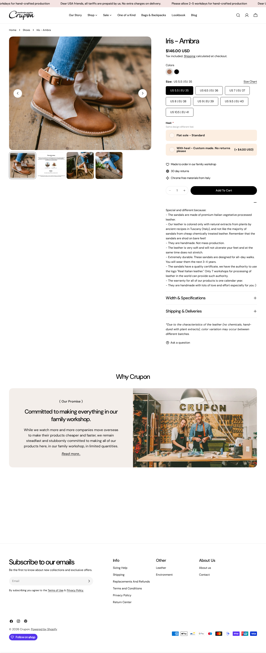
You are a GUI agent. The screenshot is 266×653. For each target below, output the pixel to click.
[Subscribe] (89, 581)
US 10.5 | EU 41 (179, 112)
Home (12, 30)
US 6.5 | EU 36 (209, 90)
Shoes (26, 30)
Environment (164, 575)
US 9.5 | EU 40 (234, 101)
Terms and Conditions (127, 588)
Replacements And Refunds (131, 581)
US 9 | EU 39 (206, 101)
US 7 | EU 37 (237, 90)
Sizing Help (120, 568)
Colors (170, 65)
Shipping (189, 56)
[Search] (238, 15)
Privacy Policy (122, 595)
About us (205, 568)
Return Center (122, 602)
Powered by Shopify (44, 629)
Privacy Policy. (75, 590)
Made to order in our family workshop (193, 164)
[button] (169, 71)
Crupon (25, 629)
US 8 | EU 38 (178, 101)
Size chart (250, 82)
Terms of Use (55, 590)
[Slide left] (17, 93)
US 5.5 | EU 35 (179, 90)
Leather (161, 568)
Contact (204, 575)
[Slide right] (142, 93)
